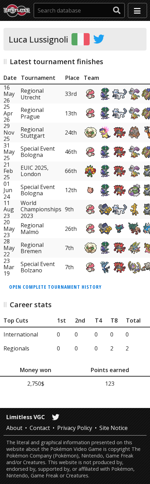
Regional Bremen (32, 248)
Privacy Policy (74, 428)
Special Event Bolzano (38, 267)
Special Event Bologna (38, 152)
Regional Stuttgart (33, 132)
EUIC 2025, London (34, 171)
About (14, 428)
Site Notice (113, 428)
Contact (40, 428)
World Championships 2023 (41, 209)
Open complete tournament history (55, 286)
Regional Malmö (32, 228)
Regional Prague (32, 113)
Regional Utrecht (32, 94)
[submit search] (117, 10)
